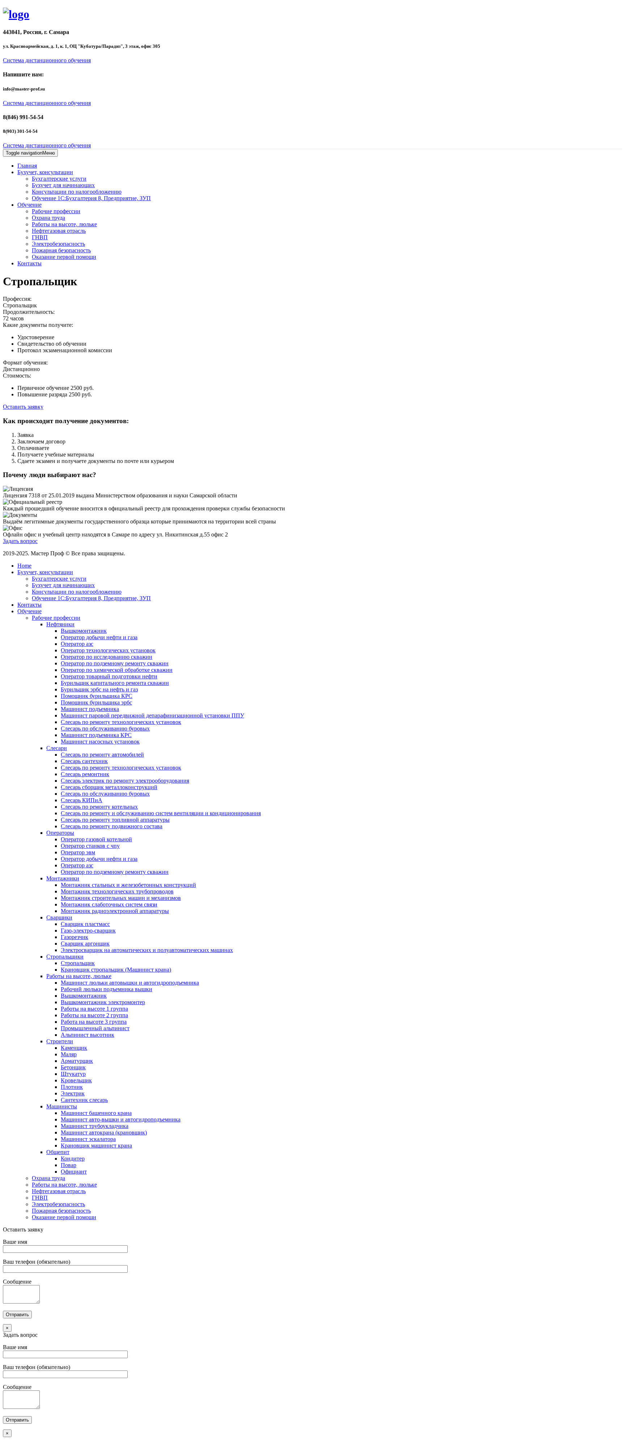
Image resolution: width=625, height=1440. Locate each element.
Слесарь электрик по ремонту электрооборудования (125, 781)
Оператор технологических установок (108, 650)
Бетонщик (73, 1067)
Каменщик (74, 1048)
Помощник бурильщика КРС (96, 696)
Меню (30, 153)
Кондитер (73, 1158)
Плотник (72, 1087)
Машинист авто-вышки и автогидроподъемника (120, 1119)
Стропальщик (78, 963)
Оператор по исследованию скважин (106, 657)
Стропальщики (65, 956)
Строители (59, 1041)
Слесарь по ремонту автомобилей (102, 754)
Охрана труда (48, 218)
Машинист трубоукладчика (94, 1126)
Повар (68, 1165)
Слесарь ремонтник (85, 774)
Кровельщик (76, 1080)
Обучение (29, 205)
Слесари (56, 748)
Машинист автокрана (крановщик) (104, 1132)
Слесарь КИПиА (81, 800)
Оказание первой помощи (64, 257)
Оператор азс (77, 644)
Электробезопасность (58, 244)
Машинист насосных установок (100, 741)
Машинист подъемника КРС (96, 735)
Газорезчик (74, 937)
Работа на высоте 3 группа (94, 1022)
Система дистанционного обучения (47, 60)
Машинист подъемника (90, 709)
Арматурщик (77, 1061)
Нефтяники (60, 624)
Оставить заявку (23, 407)
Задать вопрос (20, 541)
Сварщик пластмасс (85, 924)
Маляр (69, 1054)
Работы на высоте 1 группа (94, 1009)
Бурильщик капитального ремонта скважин (115, 683)
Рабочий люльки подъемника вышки (106, 989)
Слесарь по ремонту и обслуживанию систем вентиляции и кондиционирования (161, 813)
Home (24, 566)
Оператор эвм (78, 852)
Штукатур (73, 1074)
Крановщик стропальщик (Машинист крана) (116, 970)
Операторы (60, 833)
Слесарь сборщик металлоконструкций (109, 787)
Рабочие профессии (56, 211)
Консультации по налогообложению (77, 192)
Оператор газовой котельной (96, 839)
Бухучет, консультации (45, 172)
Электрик (73, 1093)
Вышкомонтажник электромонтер (103, 1002)
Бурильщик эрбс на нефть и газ (99, 689)
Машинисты (61, 1106)
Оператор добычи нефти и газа (99, 637)
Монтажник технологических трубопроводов (117, 891)
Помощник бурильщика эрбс (96, 702)
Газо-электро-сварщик (88, 930)
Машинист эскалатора (88, 1139)
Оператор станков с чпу (90, 846)
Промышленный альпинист (95, 1028)
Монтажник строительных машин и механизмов (121, 898)
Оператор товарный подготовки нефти (109, 676)
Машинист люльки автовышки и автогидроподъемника (130, 983)
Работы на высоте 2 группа (94, 1015)
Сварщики (59, 917)
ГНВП (40, 237)
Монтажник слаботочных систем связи (109, 904)
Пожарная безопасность (61, 250)
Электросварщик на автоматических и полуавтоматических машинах (147, 950)
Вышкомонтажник (84, 631)
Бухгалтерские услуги (59, 179)
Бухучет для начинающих (63, 185)
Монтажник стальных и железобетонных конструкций (128, 885)
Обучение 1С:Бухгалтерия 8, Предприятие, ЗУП (91, 198)
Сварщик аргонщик (85, 943)
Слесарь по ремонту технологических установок (121, 722)
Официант (74, 1172)
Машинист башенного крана (96, 1113)
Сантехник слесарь (84, 1100)
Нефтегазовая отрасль (59, 231)
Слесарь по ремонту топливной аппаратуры (115, 820)
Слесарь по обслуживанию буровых (105, 728)
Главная (27, 166)
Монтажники (62, 878)
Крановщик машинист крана (96, 1145)
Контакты (29, 263)
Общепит (57, 1152)
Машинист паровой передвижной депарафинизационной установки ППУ (152, 715)
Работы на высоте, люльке (64, 224)
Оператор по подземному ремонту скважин (115, 663)
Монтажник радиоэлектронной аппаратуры (115, 911)
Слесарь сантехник (84, 761)
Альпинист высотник (87, 1035)
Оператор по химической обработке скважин (117, 670)
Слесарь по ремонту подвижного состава (111, 826)
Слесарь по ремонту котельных (99, 807)
